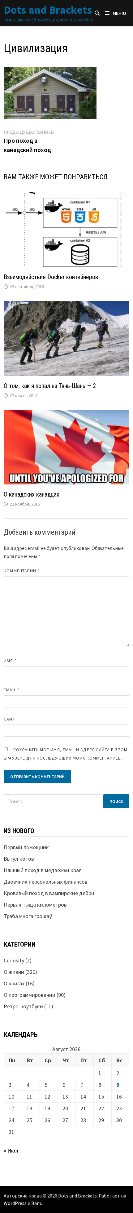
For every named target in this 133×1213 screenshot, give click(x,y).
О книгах (14, 983)
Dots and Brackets (48, 10)
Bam (36, 1203)
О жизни (14, 971)
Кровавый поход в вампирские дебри (49, 893)
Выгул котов (19, 858)
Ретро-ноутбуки (23, 1006)
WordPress (15, 1203)
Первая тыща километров (35, 904)
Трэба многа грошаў (28, 916)
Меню (119, 13)
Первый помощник (26, 847)
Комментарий (22, 570)
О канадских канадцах (31, 494)
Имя (10, 660)
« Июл (11, 1150)
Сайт (9, 719)
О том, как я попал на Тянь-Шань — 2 (50, 386)
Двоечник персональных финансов (46, 881)
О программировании (29, 994)
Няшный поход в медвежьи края (43, 870)
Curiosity (14, 960)
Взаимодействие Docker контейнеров (51, 277)
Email (11, 690)
